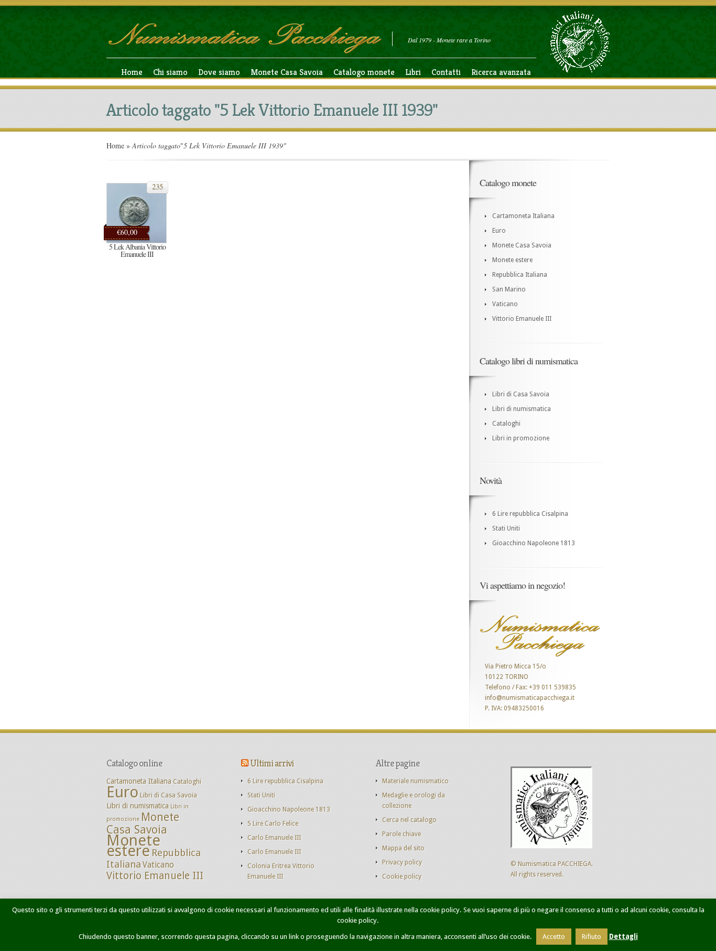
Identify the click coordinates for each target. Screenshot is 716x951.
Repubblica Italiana (519, 274)
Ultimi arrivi (272, 763)
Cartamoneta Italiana (523, 216)
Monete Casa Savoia (287, 72)
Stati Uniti (506, 528)
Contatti (446, 72)
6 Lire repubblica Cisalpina (530, 513)
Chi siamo (170, 72)
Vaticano (505, 304)
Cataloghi (506, 423)
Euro (499, 230)
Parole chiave (401, 834)
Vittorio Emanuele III (521, 318)
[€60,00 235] (136, 241)
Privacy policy (402, 862)
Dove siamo (219, 72)
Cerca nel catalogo (409, 820)
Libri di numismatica (521, 409)
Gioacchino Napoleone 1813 (533, 543)
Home (132, 72)
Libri (413, 72)
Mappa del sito (403, 848)
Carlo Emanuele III (274, 837)
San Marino (509, 289)
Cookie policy (401, 876)
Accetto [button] (554, 937)
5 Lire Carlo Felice (272, 823)
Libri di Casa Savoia (520, 394)
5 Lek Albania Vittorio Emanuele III (137, 250)
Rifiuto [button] (591, 937)
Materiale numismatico (415, 781)
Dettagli (623, 937)
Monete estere (512, 260)
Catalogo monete (364, 72)
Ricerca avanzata (501, 72)
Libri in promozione (520, 438)
